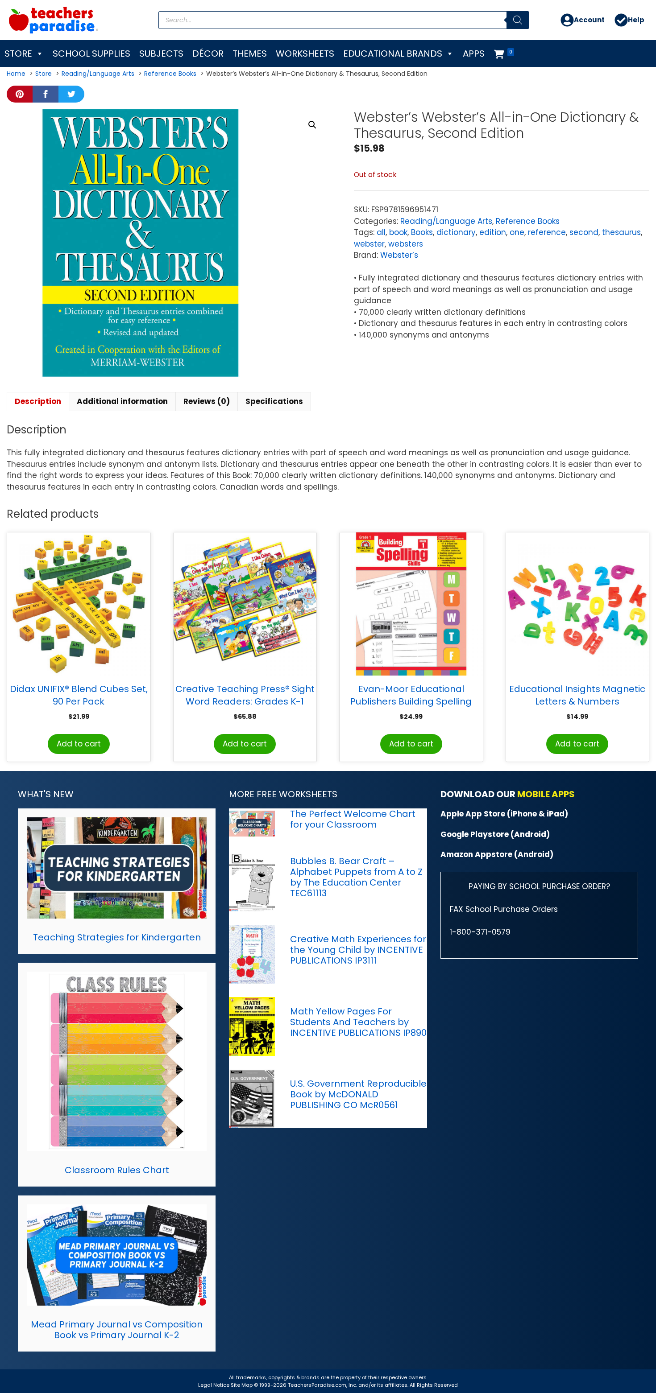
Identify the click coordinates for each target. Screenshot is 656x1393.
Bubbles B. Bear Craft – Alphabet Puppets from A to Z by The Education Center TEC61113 (356, 877)
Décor (208, 53)
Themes (250, 53)
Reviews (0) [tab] (206, 401)
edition (492, 232)
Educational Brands (392, 53)
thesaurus (621, 232)
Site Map (242, 1385)
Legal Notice (213, 1385)
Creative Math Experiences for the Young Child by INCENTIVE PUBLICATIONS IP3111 (358, 950)
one (517, 232)
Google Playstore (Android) (495, 834)
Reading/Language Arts (446, 221)
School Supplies (91, 53)
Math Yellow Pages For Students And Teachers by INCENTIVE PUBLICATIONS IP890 (358, 1022)
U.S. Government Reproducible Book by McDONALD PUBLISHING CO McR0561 (358, 1094)
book (398, 232)
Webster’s (399, 255)
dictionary (456, 232)
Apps (474, 53)
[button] (312, 125)
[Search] (518, 20)
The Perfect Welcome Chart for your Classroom (352, 819)
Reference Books (528, 221)
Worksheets (305, 53)
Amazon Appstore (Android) (496, 854)
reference (547, 232)
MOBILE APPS (546, 794)
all (381, 232)
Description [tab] (38, 401)
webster (369, 244)
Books (422, 232)
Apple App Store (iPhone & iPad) (504, 813)
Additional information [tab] (122, 401)
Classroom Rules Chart (117, 1170)
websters (405, 244)
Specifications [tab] (274, 401)
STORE (18, 53)
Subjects (161, 53)
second (583, 232)
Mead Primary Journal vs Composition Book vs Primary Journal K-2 (117, 1329)
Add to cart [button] (79, 743)
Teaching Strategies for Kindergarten (117, 937)
